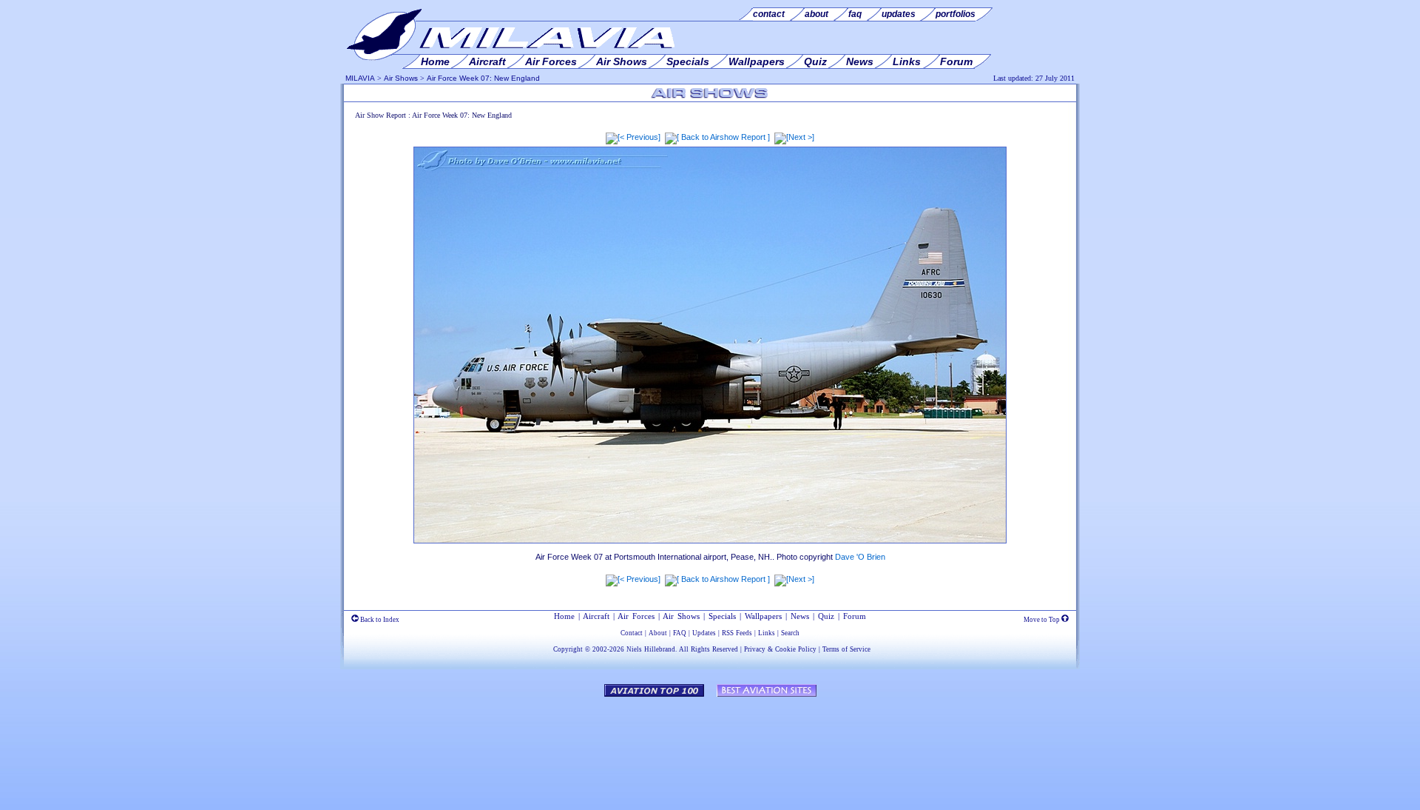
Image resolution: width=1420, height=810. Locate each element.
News (800, 616)
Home (564, 616)
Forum (854, 616)
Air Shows (401, 78)
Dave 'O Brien (860, 556)
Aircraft (596, 616)
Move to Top (1042, 619)
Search (790, 633)
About (658, 633)
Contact (632, 633)
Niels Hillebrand (650, 649)
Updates (704, 633)
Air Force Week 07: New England (483, 78)
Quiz (826, 616)
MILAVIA (360, 78)
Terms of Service (846, 649)
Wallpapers (763, 616)
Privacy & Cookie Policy (780, 649)
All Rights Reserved (708, 649)
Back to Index (379, 619)
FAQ (679, 633)
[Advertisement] (710, 746)
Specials (722, 616)
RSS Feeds (737, 633)
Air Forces (636, 616)
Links (766, 633)
